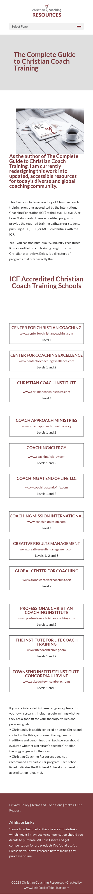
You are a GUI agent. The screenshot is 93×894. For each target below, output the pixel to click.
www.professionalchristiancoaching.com (46, 618)
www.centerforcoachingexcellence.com (46, 361)
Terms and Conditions (47, 805)
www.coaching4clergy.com (46, 456)
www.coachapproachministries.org (46, 426)
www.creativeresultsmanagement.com (46, 549)
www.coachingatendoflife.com (46, 487)
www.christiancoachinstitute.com (46, 392)
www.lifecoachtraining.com (46, 650)
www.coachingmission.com (46, 522)
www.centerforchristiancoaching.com (46, 333)
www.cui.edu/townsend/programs (46, 681)
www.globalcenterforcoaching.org (47, 580)
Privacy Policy (19, 805)
